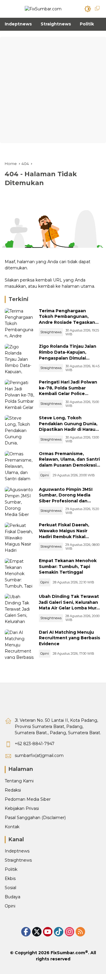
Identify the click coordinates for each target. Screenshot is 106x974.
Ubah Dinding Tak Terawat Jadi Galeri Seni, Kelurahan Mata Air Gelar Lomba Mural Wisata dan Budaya (69, 605)
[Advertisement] (53, 90)
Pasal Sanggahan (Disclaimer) (35, 817)
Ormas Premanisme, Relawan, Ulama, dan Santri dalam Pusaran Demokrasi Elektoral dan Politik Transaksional (69, 465)
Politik (11, 869)
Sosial (10, 887)
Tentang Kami (19, 781)
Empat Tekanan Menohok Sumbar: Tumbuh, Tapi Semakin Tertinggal (68, 566)
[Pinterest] (47, 931)
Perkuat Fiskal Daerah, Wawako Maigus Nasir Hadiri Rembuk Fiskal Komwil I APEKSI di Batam (67, 533)
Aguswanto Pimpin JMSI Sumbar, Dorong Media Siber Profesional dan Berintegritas (65, 498)
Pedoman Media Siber (28, 799)
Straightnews (51, 332)
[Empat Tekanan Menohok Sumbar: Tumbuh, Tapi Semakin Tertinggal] (19, 573)
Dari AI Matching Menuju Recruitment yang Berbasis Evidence (69, 638)
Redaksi (13, 790)
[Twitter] (37, 931)
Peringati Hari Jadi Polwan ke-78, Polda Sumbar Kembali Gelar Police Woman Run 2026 (68, 390)
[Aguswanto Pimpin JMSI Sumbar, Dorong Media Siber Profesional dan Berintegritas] (19, 501)
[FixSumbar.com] (43, 8)
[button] (87, 8)
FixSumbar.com (68, 952)
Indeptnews (17, 851)
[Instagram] (69, 931)
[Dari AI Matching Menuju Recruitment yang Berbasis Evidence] (19, 644)
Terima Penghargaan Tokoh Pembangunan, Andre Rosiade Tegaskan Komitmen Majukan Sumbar (70, 319)
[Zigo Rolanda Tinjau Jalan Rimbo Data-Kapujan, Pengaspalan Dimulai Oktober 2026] (19, 358)
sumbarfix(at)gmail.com (39, 755)
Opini (44, 475)
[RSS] (80, 931)
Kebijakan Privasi (22, 808)
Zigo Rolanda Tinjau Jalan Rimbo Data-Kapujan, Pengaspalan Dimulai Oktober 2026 (67, 355)
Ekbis (10, 878)
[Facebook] (26, 931)
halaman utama (78, 286)
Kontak (12, 826)
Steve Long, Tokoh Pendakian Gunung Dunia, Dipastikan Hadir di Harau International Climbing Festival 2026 (68, 429)
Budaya (12, 896)
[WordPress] (58, 931)
